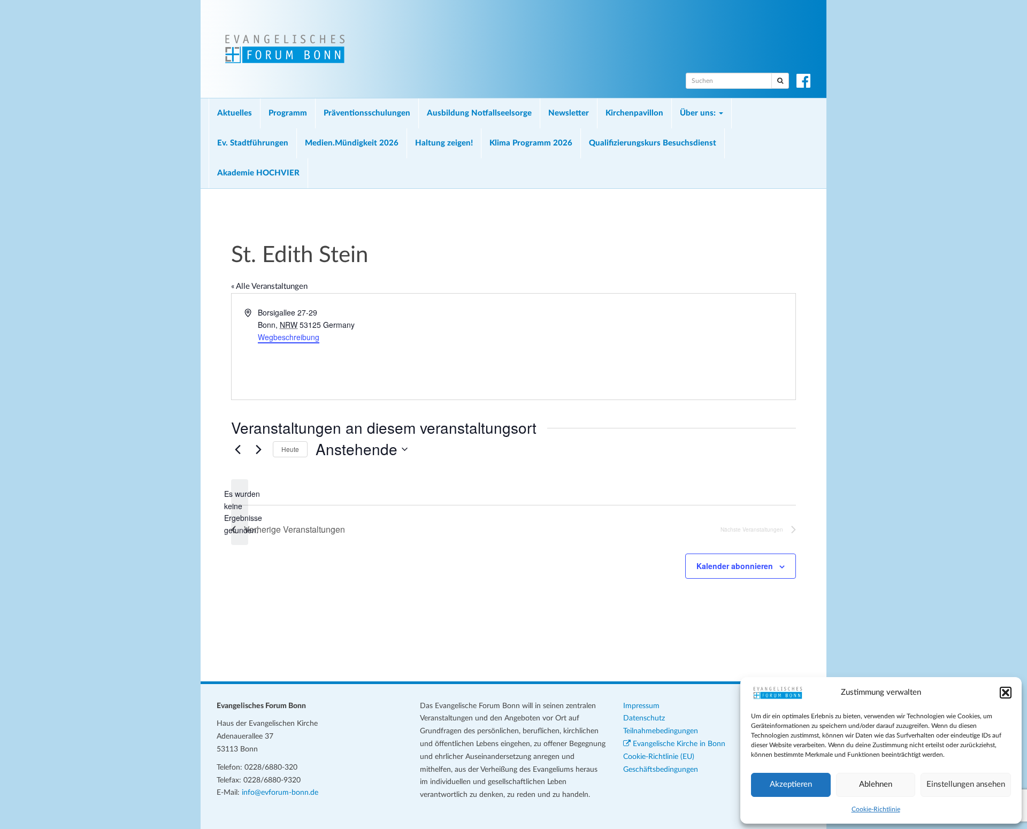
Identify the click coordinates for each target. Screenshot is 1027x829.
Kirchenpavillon (634, 113)
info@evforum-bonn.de (280, 792)
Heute (290, 449)
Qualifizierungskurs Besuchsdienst (652, 143)
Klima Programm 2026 (530, 143)
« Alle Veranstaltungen (269, 286)
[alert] (239, 512)
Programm (288, 113)
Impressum (641, 706)
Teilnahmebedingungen (660, 731)
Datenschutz (644, 718)
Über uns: (699, 113)
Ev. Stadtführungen (252, 143)
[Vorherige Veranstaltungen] (237, 449)
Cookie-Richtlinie (876, 809)
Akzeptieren (791, 784)
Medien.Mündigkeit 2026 (351, 143)
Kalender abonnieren (734, 566)
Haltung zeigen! (444, 143)
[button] (1005, 692)
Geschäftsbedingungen (660, 769)
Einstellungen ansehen (965, 784)
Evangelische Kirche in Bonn (678, 744)
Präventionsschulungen (367, 113)
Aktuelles (234, 113)
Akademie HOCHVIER (258, 173)
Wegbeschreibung (288, 337)
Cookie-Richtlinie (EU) (658, 757)
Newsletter (568, 113)
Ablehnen (875, 784)
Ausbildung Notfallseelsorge (479, 113)
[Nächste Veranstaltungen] (258, 449)
